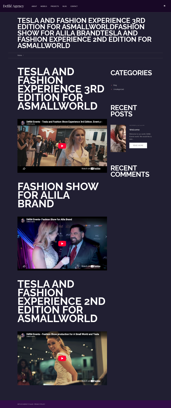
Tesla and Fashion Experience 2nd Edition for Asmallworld (61, 301)
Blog (115, 85)
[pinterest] (164, 6)
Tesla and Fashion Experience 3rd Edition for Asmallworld (60, 88)
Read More (138, 145)
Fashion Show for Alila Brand (57, 195)
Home (19, 55)
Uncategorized (118, 89)
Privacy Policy (39, 404)
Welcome (134, 129)
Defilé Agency (13, 6)
